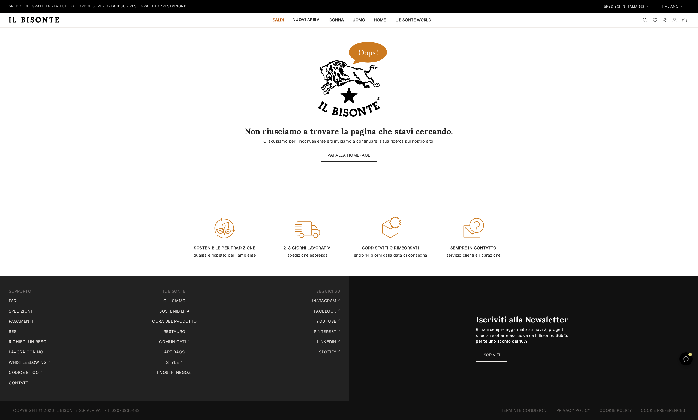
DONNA (336, 19)
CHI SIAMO (174, 300)
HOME (380, 19)
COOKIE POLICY (618, 410)
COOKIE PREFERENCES (663, 410)
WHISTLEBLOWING (55, 362)
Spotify (330, 351)
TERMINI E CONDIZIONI (524, 410)
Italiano (671, 6)
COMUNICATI (193, 341)
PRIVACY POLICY (573, 410)
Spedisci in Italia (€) (625, 6)
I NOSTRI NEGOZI (174, 372)
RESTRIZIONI (174, 6)
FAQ (13, 300)
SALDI (278, 19)
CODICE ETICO (51, 372)
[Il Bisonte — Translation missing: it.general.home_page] (36, 19)
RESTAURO (174, 331)
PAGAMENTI (21, 321)
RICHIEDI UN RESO (27, 341)
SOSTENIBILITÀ (174, 311)
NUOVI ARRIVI (307, 19)
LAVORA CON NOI (26, 352)
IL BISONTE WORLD (413, 19)
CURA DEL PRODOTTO (174, 321)
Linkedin (329, 341)
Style (197, 362)
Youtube (329, 321)
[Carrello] (684, 20)
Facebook (328, 310)
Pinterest (328, 331)
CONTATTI (19, 382)
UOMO (359, 19)
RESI (13, 331)
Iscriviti (491, 355)
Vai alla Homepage (349, 155)
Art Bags (174, 352)
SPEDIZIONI (20, 311)
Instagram (327, 300)
